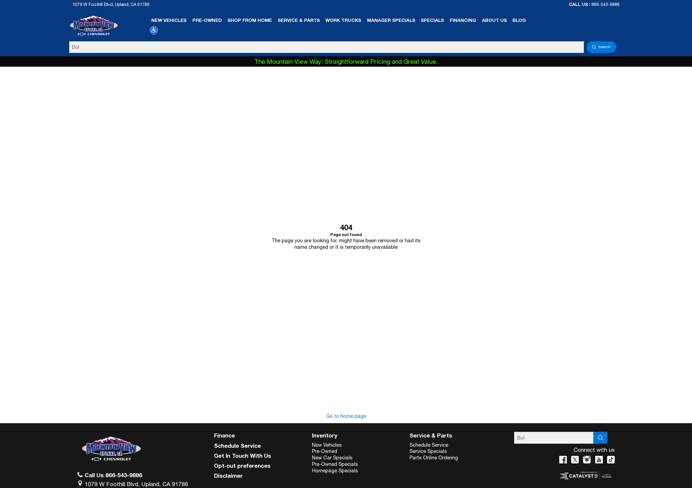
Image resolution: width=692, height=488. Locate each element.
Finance (224, 435)
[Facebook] (563, 459)
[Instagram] (587, 459)
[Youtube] (599, 459)
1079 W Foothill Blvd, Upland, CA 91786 (110, 4)
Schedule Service (237, 445)
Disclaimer (228, 475)
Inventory (324, 435)
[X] (575, 459)
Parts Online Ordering (434, 457)
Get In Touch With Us (242, 455)
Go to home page (346, 416)
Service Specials (428, 451)
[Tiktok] (611, 459)
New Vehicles (327, 444)
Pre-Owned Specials (335, 464)
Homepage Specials (335, 470)
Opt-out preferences (242, 465)
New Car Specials (332, 457)
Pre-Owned (324, 451)
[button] (153, 30)
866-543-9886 (605, 4)
